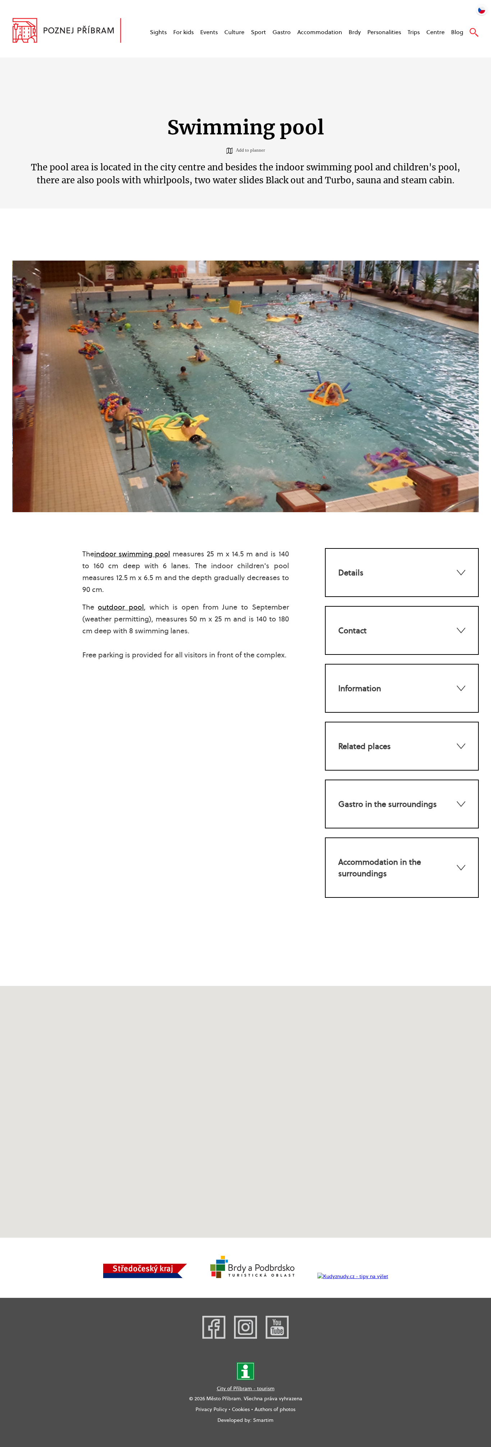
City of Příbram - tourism (246, 1388)
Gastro (281, 32)
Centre (435, 32)
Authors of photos (274, 1409)
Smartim (263, 1420)
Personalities (384, 32)
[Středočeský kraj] (145, 1276)
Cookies (241, 1409)
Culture (234, 32)
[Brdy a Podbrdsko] (252, 1276)
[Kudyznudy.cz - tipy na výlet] (352, 1276)
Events (209, 32)
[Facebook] (213, 1337)
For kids (183, 32)
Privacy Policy (211, 1409)
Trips (414, 32)
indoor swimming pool (132, 554)
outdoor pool (121, 607)
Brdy (355, 32)
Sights (158, 32)
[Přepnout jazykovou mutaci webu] (481, 9)
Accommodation (319, 32)
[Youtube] (277, 1337)
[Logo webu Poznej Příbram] (74, 31)
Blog (457, 32)
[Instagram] (245, 1337)
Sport (258, 32)
